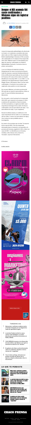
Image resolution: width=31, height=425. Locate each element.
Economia (14, 419)
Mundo (18, 419)
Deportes (17, 418)
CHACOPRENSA (11, 23)
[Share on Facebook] (10, 27)
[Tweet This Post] (13, 27)
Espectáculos (23, 418)
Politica (12, 418)
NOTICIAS (7, 418)
